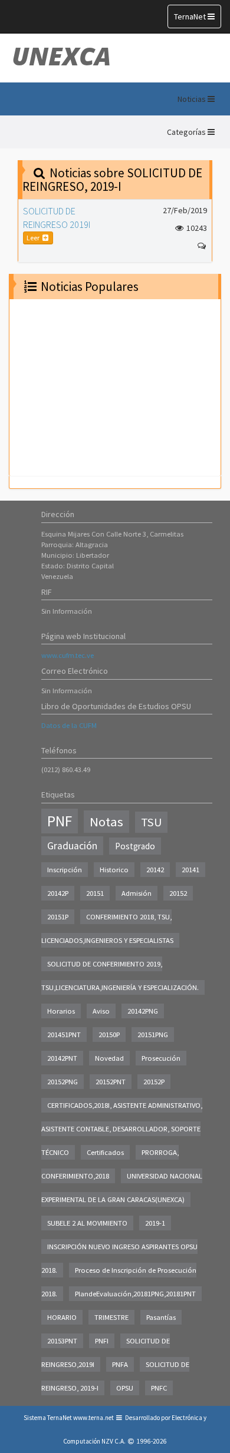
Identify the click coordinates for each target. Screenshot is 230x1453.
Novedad (109, 1058)
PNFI (102, 1340)
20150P (109, 1034)
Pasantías (161, 1317)
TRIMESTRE (111, 1317)
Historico (114, 869)
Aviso (101, 1011)
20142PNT (62, 1058)
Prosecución (161, 1058)
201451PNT (64, 1034)
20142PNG (142, 1011)
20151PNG (152, 1034)
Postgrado (135, 846)
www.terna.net (93, 1418)
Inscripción (64, 869)
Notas (106, 821)
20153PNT (62, 1340)
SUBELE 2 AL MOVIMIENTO (87, 1223)
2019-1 (155, 1223)
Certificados (105, 1152)
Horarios (61, 1011)
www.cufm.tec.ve (67, 655)
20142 (155, 869)
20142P (57, 893)
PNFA (120, 1364)
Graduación (72, 845)
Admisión (136, 893)
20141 (190, 869)
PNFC (159, 1388)
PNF (59, 821)
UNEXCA (61, 56)
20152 (178, 893)
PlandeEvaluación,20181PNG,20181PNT (135, 1293)
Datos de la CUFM (69, 725)
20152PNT (111, 1081)
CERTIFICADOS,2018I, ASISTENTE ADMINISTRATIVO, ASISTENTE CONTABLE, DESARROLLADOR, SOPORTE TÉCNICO (121, 1129)
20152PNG (62, 1081)
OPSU (124, 1388)
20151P (57, 916)
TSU (151, 822)
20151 (95, 893)
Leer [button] (34, 237)
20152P (154, 1081)
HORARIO (62, 1317)
